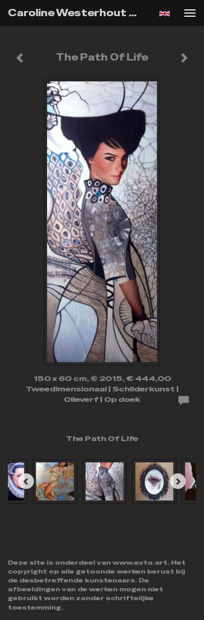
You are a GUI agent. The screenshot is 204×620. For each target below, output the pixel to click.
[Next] (178, 481)
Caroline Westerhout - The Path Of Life (78, 13)
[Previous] (26, 481)
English (164, 13)
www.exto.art (139, 562)
